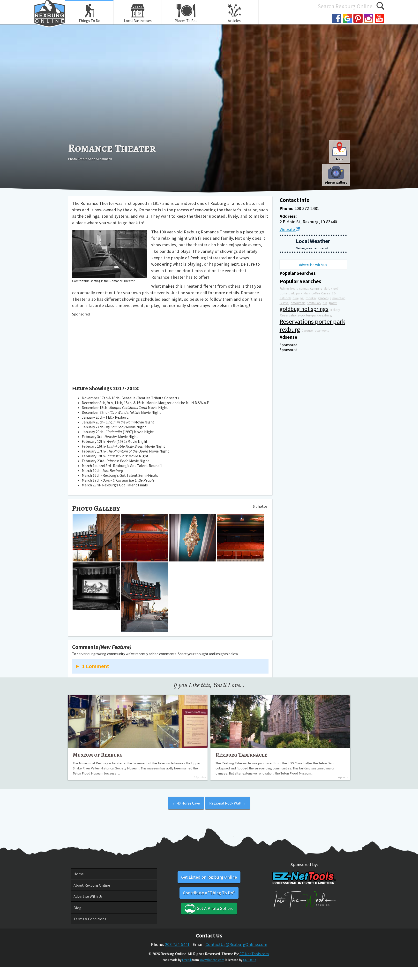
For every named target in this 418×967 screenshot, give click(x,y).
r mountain (298, 303)
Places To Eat (186, 20)
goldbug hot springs (304, 309)
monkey (311, 298)
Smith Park (314, 303)
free (292, 288)
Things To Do (89, 20)
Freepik (187, 960)
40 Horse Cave (186, 803)
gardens (323, 298)
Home (79, 873)
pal (302, 298)
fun (325, 303)
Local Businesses (138, 20)
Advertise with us (313, 264)
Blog (78, 907)
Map (339, 159)
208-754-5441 (177, 944)
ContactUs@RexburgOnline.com (236, 944)
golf (336, 288)
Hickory (335, 310)
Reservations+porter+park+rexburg (306, 315)
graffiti (332, 303)
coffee (316, 293)
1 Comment (95, 666)
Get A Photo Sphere (214, 908)
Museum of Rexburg (98, 754)
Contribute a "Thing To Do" (209, 893)
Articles (234, 20)
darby (328, 288)
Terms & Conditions (90, 918)
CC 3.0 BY (249, 960)
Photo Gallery (336, 182)
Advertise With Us (88, 896)
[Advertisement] (209, 103)
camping (316, 288)
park (299, 293)
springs (304, 288)
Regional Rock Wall (227, 803)
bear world (322, 331)
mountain (338, 298)
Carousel (307, 331)
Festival (284, 303)
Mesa (307, 293)
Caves (325, 293)
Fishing (284, 288)
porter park (287, 293)
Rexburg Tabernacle (241, 754)
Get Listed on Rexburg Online (209, 877)
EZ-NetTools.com (254, 953)
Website (288, 229)
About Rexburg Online (92, 885)
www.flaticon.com (212, 960)
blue (296, 298)
